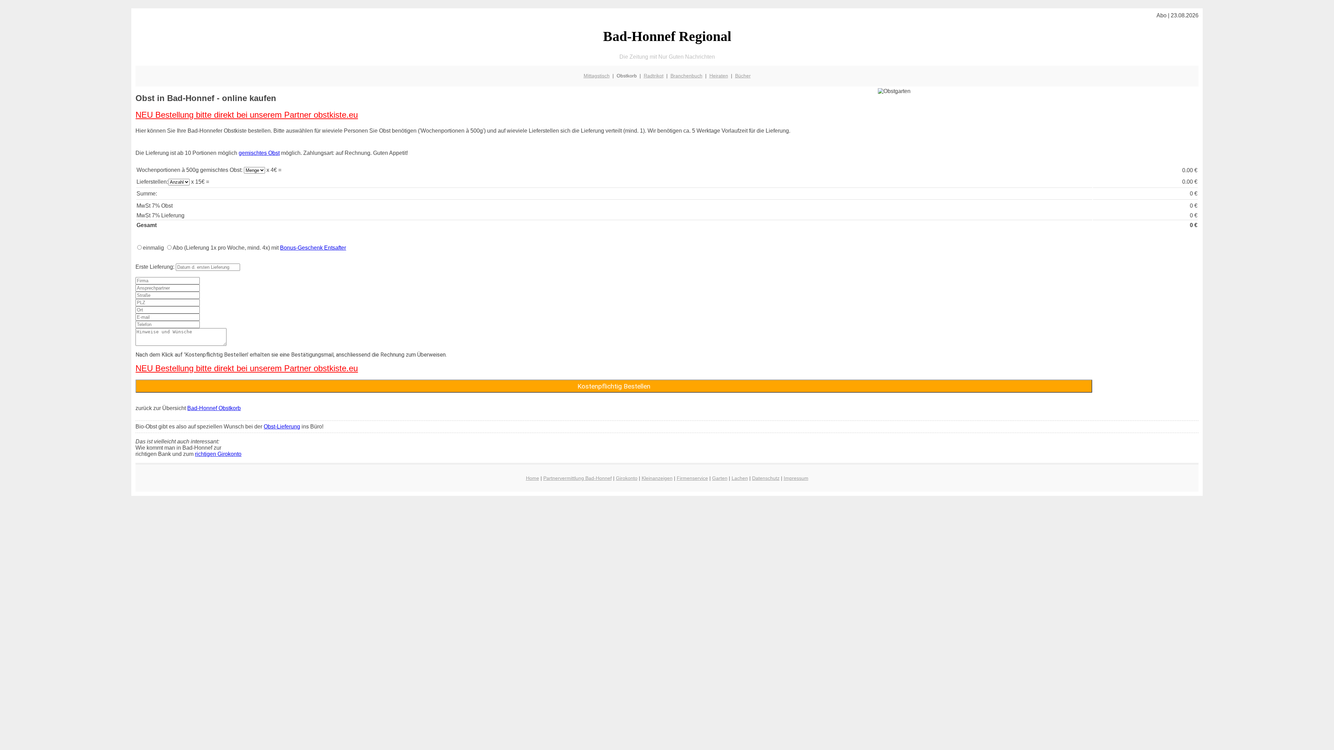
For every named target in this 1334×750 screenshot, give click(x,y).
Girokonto (626, 478)
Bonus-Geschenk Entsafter (313, 248)
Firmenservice (692, 478)
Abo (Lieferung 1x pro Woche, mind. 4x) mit (259, 248)
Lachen (740, 478)
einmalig (153, 248)
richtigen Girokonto (218, 454)
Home (532, 478)
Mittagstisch (597, 75)
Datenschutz (766, 478)
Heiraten (718, 75)
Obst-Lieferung (282, 427)
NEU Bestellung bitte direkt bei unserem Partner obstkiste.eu (246, 114)
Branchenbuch (686, 75)
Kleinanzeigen (657, 478)
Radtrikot (654, 75)
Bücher (743, 75)
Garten (719, 478)
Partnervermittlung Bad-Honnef (577, 478)
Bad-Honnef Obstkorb (214, 408)
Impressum (796, 478)
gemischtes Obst (259, 153)
